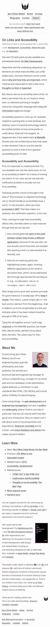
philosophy (11, 409)
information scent (10, 110)
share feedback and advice (28, 430)
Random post (13, 494)
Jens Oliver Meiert (16, 13)
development (13, 47)
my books (34, 506)
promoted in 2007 (10, 209)
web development (33, 401)
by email (30, 619)
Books (30, 13)
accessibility (25, 47)
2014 (24, 461)
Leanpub (9, 557)
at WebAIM (39, 137)
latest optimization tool (34, 27)
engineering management (14, 405)
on (36, 582)
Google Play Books (37, 553)
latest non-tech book (14, 27)
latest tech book (33, 24)
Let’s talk (41, 510)
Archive (38, 13)
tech (12, 619)
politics (42, 405)
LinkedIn (16, 623)
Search (36, 18)
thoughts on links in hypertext (16, 88)
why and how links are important (24, 79)
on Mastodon (12, 51)
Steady (33, 510)
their (40, 582)
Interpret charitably (24, 426)
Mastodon (6, 623)
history (5, 586)
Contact (26, 18)
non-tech (19, 619)
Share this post (38, 47)
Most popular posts (16, 490)
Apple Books (23, 553)
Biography (15, 18)
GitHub (25, 510)
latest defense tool (25, 31)
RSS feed (6, 619)
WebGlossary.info (25, 528)
